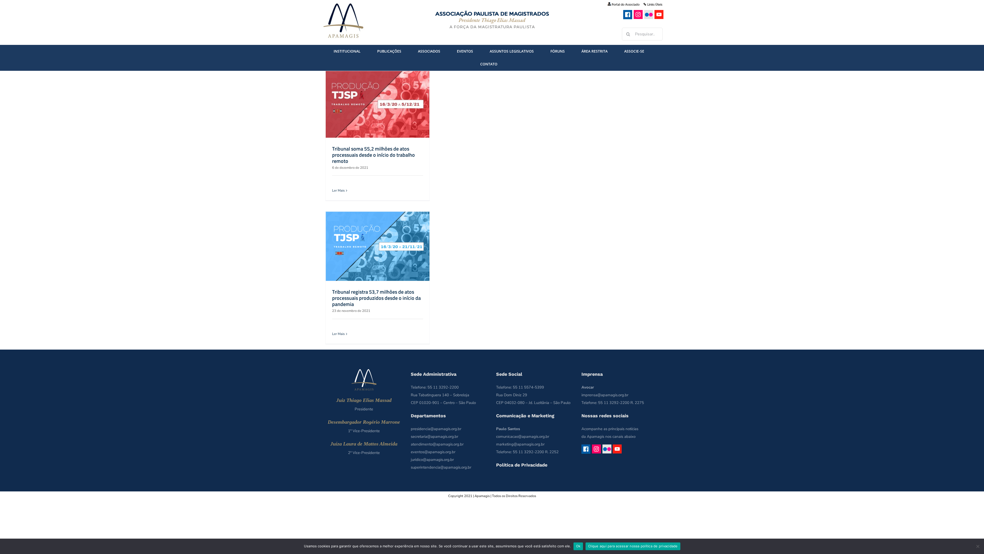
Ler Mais (338, 190)
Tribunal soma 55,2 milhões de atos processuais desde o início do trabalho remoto (373, 155)
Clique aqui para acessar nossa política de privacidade (633, 546)
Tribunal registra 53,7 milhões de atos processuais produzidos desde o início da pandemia (376, 298)
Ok (578, 546)
